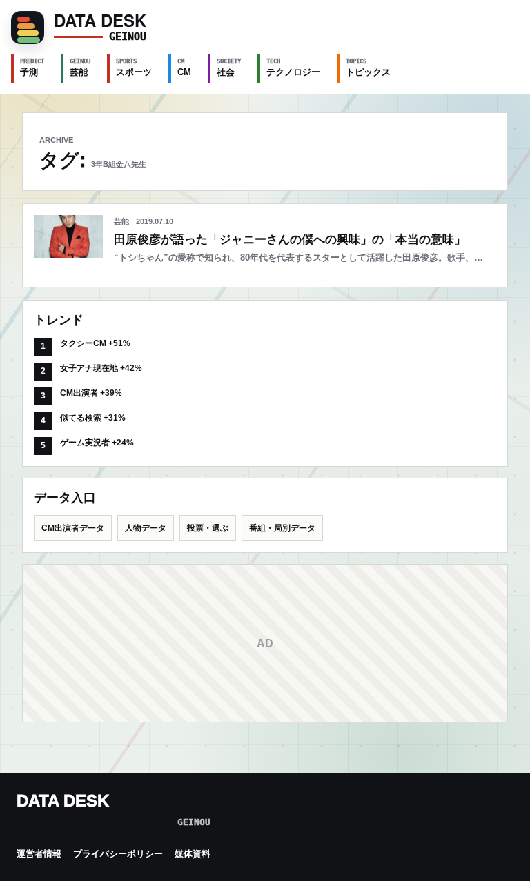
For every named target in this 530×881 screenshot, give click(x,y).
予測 (32, 67)
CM (184, 67)
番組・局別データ (282, 528)
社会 (229, 67)
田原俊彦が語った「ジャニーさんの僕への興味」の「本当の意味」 (290, 239)
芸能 (80, 67)
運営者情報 (39, 854)
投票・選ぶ (207, 528)
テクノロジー (293, 67)
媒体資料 (192, 854)
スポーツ (134, 67)
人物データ (145, 528)
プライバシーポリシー (118, 854)
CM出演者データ (72, 528)
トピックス (368, 67)
